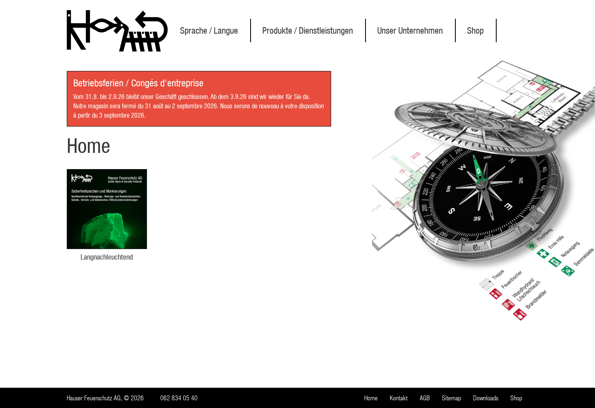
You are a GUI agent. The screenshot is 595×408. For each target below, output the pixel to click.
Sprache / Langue (209, 30)
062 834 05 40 (179, 398)
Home (371, 398)
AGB (425, 398)
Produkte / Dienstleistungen (307, 30)
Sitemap (451, 398)
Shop (475, 30)
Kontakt (399, 398)
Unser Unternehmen (410, 30)
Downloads (485, 398)
